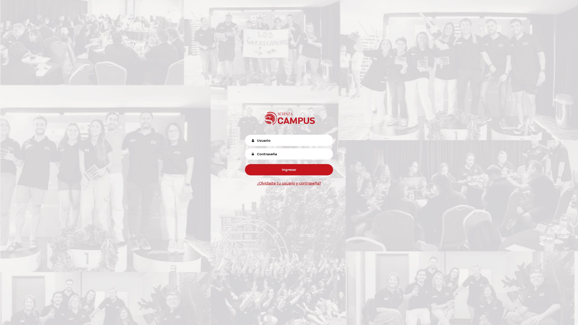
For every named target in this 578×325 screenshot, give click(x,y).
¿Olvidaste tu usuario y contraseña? (289, 183)
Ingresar (289, 169)
